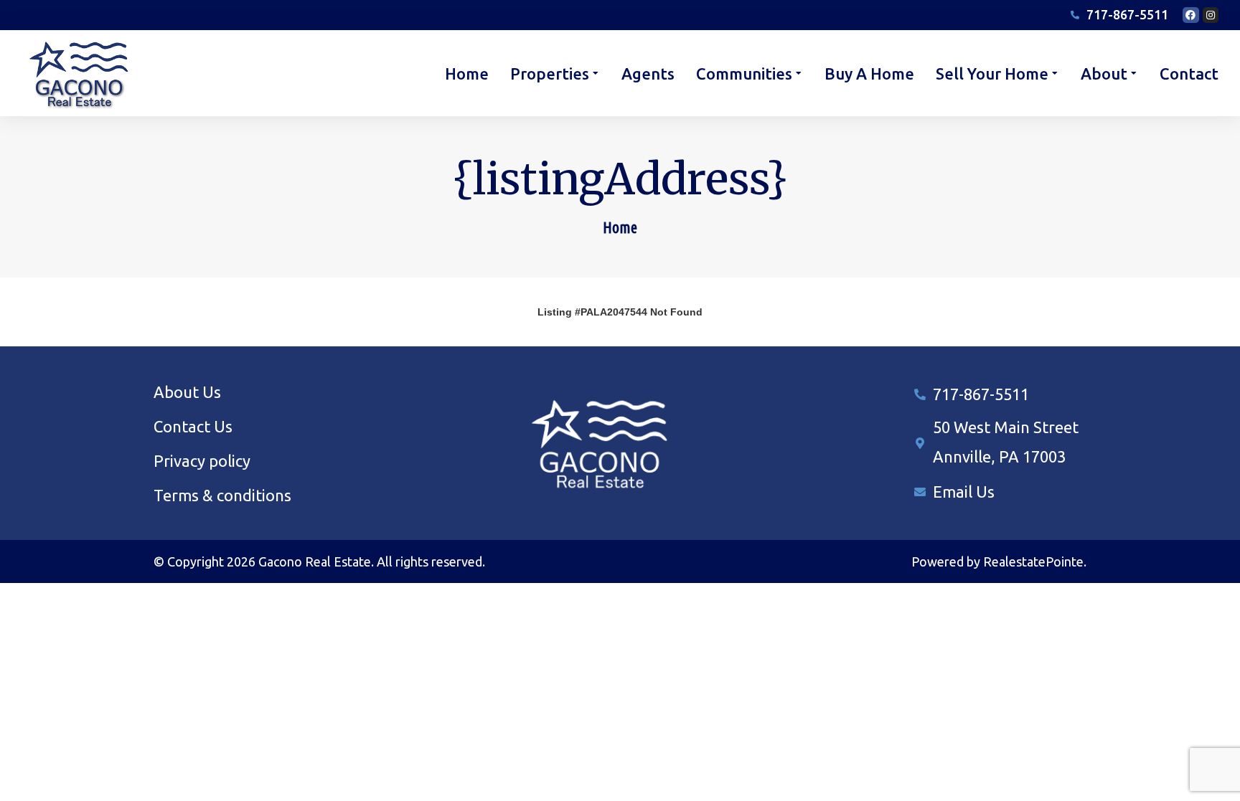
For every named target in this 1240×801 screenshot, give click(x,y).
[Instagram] (1210, 15)
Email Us (964, 492)
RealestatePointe (1033, 561)
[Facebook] (1190, 15)
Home (620, 227)
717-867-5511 (981, 394)
